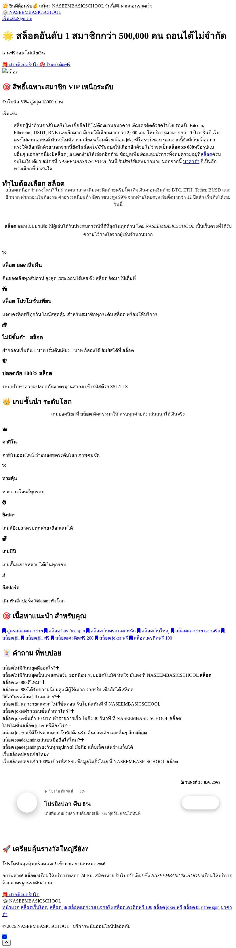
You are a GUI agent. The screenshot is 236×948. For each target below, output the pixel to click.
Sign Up (24, 18)
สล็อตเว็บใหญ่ (155, 630)
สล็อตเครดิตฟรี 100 (152, 638)
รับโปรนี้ (203, 803)
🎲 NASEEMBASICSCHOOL (31, 12)
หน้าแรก (11, 907)
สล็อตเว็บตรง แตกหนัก (113, 630)
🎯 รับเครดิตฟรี (55, 64)
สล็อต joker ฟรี (113, 638)
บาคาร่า (191, 161)
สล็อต (206, 154)
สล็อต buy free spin (66, 630)
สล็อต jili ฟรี (37, 638)
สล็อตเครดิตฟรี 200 (74, 638)
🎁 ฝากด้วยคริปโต (20, 64)
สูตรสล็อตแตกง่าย (24, 630)
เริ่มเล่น (9, 18)
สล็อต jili (58, 907)
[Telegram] (4, 936)
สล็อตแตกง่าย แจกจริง (197, 630)
